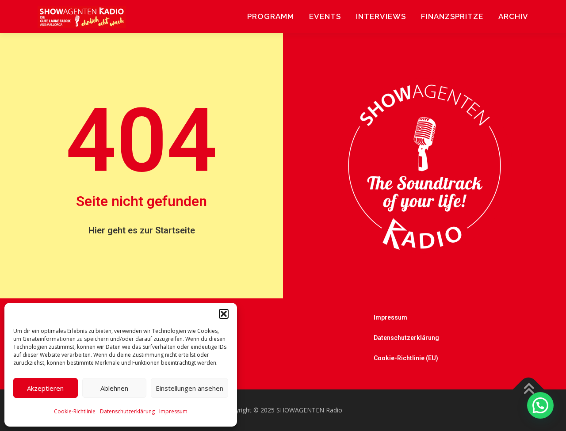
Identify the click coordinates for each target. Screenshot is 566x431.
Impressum (173, 411)
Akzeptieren (45, 388)
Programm (270, 16)
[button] (223, 313)
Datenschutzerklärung (127, 411)
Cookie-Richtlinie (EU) (406, 358)
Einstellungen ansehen (189, 388)
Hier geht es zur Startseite (141, 230)
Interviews (381, 16)
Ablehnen (114, 388)
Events (325, 16)
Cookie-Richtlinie (75, 411)
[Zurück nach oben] (528, 389)
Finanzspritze (452, 16)
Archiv (513, 16)
